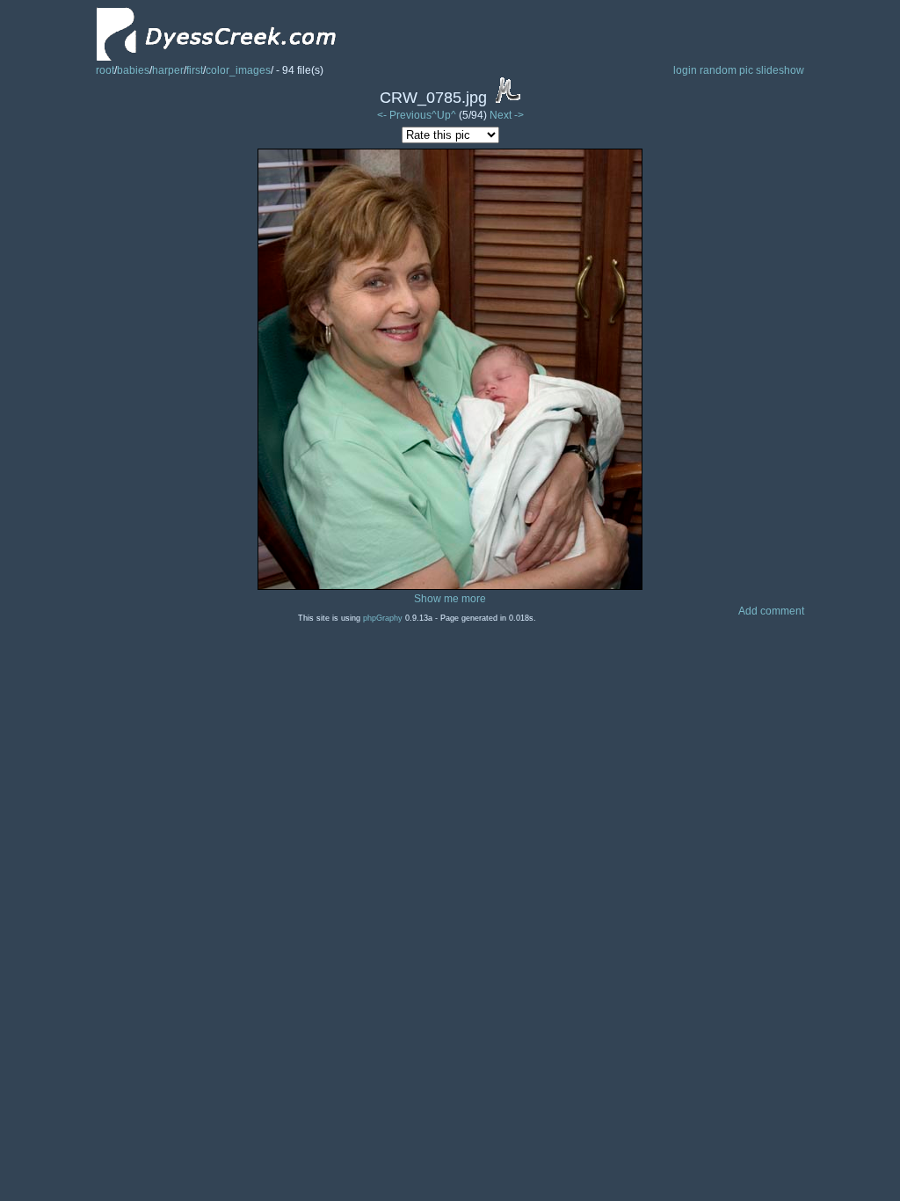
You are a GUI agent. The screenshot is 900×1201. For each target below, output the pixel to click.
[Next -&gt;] (450, 586)
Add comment (771, 611)
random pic (726, 70)
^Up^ (444, 115)
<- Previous (404, 115)
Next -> (507, 115)
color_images (238, 70)
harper (168, 70)
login (685, 70)
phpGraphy (383, 618)
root (105, 70)
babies (133, 70)
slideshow (780, 70)
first (194, 70)
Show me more (450, 599)
